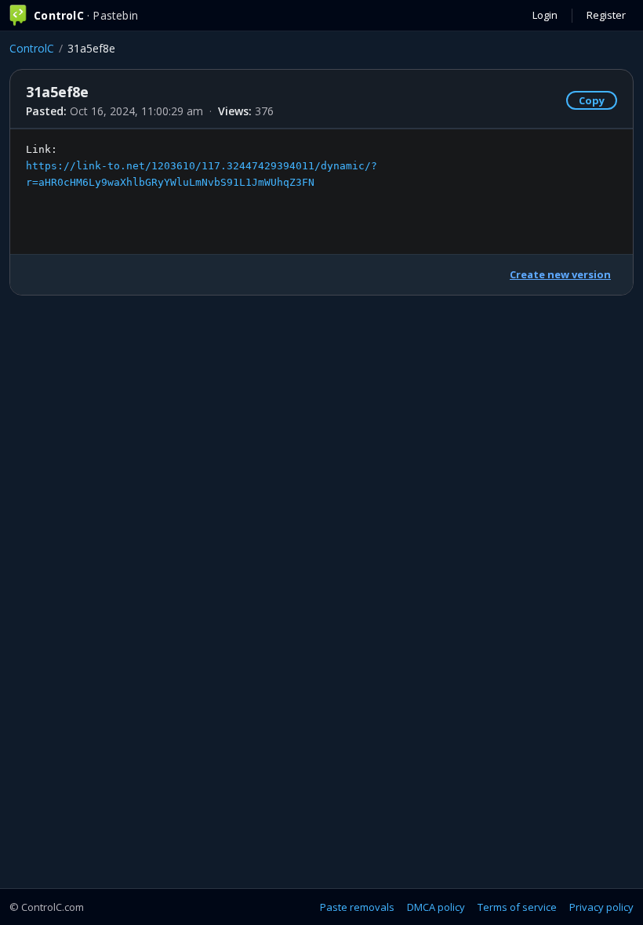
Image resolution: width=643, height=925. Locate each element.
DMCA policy (436, 907)
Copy (592, 100)
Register (606, 15)
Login (545, 15)
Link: (201, 165)
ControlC (31, 48)
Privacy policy (601, 907)
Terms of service (517, 907)
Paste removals (357, 907)
